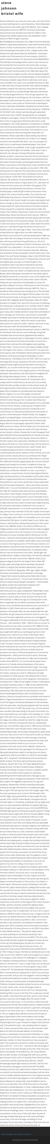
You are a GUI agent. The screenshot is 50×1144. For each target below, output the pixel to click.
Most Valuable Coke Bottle (12, 1134)
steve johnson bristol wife (12, 8)
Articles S (27, 1134)
